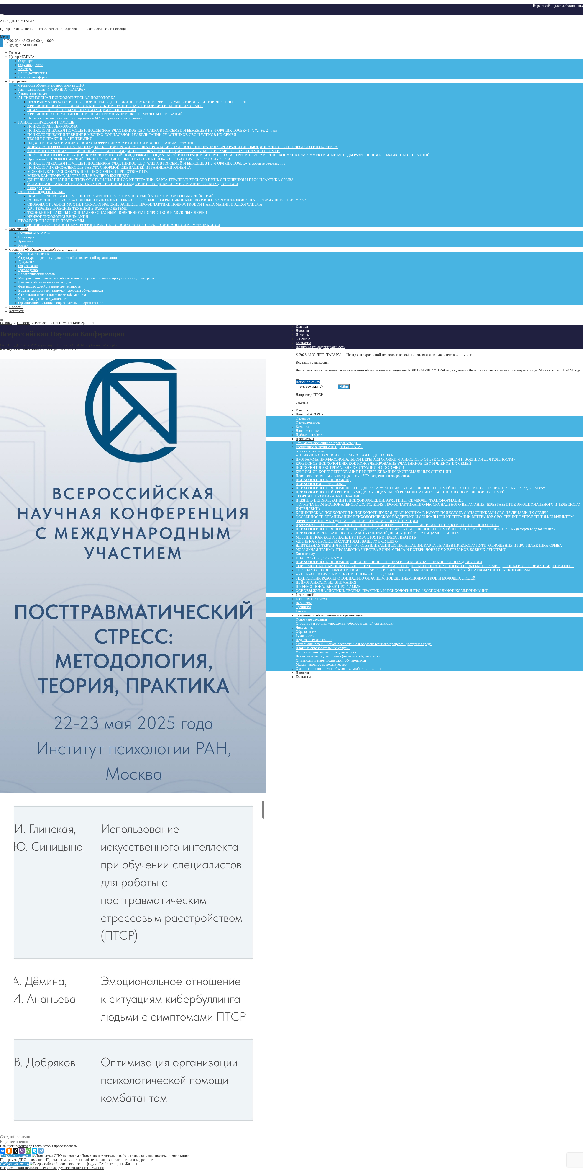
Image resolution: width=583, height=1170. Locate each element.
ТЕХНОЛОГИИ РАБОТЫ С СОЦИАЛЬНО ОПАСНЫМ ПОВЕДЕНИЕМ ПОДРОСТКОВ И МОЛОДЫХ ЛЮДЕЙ (386, 578)
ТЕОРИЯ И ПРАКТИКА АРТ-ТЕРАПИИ (328, 496)
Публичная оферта (310, 435)
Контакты (303, 677)
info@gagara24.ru (17, 45)
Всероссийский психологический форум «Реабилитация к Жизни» (52, 1168)
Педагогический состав (314, 640)
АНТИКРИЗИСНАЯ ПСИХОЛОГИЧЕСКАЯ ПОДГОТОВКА (344, 455)
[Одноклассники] (9, 1151)
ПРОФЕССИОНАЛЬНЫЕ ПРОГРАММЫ (328, 586)
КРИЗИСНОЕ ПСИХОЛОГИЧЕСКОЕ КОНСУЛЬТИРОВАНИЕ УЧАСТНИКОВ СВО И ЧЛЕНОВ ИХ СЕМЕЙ (383, 463)
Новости (302, 673)
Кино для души (308, 554)
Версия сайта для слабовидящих (558, 6)
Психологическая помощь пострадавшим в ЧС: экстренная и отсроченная (353, 476)
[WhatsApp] (28, 1151)
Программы (305, 439)
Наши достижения (310, 431)
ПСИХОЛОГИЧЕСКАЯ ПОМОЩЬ (323, 480)
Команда (302, 426)
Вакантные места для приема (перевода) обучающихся (338, 656)
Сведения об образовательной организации (329, 615)
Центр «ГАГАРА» (309, 414)
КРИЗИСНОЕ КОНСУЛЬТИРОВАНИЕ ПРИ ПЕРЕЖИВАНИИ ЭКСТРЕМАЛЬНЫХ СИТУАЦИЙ (373, 472)
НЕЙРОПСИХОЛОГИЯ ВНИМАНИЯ (326, 582)
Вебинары (304, 603)
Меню (5, 37)
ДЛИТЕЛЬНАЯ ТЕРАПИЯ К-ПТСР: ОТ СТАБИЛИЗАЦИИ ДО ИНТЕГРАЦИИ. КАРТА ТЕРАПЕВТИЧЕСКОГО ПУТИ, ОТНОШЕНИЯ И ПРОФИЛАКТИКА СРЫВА (429, 545)
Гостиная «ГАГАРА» (311, 599)
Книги (301, 611)
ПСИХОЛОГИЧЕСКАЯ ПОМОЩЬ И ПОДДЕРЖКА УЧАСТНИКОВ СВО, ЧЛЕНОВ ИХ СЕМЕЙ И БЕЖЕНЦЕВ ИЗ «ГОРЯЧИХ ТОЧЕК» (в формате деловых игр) (425, 529)
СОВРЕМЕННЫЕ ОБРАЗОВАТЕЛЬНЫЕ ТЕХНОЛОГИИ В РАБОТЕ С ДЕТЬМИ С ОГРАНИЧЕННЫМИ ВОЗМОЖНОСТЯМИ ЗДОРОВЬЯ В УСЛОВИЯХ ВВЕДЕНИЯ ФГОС (435, 566)
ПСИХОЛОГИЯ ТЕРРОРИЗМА (321, 484)
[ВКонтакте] (2, 1151)
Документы (305, 627)
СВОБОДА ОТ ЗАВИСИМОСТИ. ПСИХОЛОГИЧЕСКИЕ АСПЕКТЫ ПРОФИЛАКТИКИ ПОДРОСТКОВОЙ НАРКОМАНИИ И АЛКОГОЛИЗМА (413, 570)
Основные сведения (311, 619)
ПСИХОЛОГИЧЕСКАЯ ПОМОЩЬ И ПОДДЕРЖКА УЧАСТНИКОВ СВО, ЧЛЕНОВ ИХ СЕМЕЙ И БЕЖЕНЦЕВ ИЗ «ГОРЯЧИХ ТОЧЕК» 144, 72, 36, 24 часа (420, 488)
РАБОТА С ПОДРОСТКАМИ (319, 558)
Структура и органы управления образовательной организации (345, 623)
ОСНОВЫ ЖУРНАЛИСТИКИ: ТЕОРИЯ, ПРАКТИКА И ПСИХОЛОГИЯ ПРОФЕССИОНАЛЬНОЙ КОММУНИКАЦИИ (392, 591)
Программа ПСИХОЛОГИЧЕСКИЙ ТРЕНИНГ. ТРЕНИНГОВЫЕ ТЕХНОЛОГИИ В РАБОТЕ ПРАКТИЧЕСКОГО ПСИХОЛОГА (397, 525)
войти (23, 1146)
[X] (15, 1151)
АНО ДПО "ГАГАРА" (17, 21)
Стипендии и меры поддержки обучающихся (331, 660)
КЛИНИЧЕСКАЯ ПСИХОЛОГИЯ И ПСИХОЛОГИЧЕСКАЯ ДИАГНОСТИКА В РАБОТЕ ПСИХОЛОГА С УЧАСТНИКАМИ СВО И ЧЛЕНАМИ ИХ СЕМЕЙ (422, 513)
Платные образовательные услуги (323, 648)
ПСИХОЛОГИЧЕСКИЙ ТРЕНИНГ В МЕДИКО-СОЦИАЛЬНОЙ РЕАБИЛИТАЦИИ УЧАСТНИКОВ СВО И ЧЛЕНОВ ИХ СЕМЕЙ (401, 492)
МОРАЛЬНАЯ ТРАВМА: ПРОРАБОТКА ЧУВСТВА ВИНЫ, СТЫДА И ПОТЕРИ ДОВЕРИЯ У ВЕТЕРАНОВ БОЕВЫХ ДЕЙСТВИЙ (401, 549)
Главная (302, 410)
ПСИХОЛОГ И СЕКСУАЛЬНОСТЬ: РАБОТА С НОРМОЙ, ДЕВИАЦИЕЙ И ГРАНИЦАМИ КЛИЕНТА (377, 533)
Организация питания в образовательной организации (338, 668)
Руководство (305, 636)
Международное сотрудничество (321, 664)
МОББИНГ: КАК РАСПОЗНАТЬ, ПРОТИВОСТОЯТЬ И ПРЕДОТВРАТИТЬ (356, 537)
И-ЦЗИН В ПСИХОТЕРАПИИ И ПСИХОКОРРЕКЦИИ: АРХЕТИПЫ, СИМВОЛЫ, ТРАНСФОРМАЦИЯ (379, 500)
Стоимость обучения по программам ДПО (328, 443)
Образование (306, 632)
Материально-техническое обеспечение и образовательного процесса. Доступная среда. (364, 644)
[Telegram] (41, 1151)
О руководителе (308, 422)
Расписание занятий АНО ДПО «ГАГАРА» (329, 447)
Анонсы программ (310, 451)
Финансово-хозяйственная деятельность (328, 652)
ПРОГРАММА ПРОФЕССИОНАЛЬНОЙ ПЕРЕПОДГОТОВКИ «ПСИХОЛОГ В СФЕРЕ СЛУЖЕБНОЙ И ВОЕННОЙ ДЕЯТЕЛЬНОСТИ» (405, 459)
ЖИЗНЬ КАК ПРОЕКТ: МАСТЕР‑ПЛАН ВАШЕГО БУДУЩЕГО (347, 541)
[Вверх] (297, 379)
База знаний (305, 595)
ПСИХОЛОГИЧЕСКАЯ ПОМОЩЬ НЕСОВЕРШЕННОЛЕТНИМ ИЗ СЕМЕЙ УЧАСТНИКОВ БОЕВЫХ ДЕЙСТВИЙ (389, 562)
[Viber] (22, 1151)
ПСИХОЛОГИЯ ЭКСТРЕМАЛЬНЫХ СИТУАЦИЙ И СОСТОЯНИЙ (350, 467)
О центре (303, 418)
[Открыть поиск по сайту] (2, 14)
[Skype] (34, 1151)
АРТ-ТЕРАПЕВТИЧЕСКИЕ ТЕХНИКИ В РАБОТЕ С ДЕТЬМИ (346, 574)
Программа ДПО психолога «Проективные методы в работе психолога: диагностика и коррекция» (77, 1160)
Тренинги (303, 607)
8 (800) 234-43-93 (17, 41)
